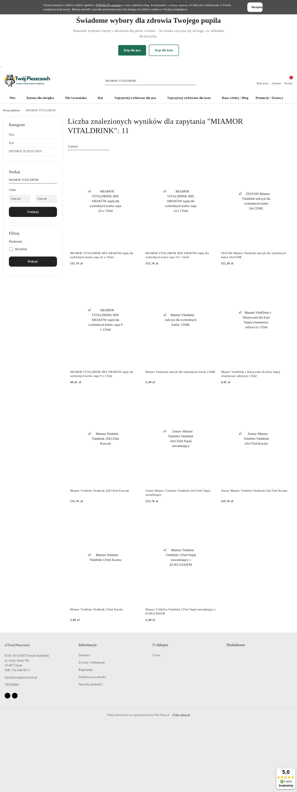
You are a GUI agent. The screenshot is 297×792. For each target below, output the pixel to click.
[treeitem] (33, 135)
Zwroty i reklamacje (92, 662)
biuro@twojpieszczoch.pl (21, 677)
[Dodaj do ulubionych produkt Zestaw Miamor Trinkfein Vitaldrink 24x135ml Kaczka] (287, 396)
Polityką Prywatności (109, 5)
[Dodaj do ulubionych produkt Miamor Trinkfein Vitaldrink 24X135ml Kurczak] (136, 396)
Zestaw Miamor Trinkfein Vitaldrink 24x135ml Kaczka (254, 490)
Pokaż (33, 261)
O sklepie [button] (160, 645)
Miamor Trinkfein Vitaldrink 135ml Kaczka (96, 609)
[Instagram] (15, 695)
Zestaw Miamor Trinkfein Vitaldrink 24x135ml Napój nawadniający (177, 492)
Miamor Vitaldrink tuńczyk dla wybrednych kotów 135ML (180, 371)
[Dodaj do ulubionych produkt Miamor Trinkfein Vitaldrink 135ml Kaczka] (136, 515)
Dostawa (84, 655)
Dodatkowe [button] (235, 645)
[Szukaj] (55, 181)
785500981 (12, 684)
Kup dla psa (132, 50)
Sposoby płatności (90, 684)
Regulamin (86, 669)
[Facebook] (7, 695)
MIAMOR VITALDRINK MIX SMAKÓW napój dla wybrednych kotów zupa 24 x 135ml (101, 255)
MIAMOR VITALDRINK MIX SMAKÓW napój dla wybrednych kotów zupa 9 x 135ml (101, 374)
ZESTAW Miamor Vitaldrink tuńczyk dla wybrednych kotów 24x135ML (253, 255)
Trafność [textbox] (73, 146)
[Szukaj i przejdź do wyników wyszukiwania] (194, 81)
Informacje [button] (88, 645)
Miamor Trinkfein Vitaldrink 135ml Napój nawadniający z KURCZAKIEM (180, 611)
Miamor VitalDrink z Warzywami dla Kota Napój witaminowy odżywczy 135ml (250, 374)
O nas (156, 655)
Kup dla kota (164, 50)
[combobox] (88, 146)
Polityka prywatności (92, 677)
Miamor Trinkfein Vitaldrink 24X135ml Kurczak (99, 490)
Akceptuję (256, 7)
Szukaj (33, 212)
